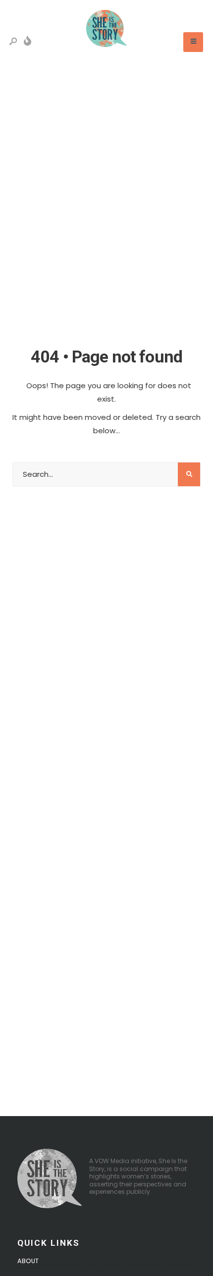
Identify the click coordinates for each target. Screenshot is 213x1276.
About (28, 1261)
